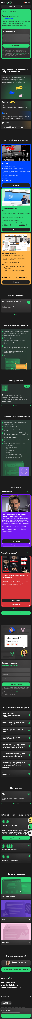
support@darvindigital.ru (11, 987)
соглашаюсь (9, 49)
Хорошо (16, 1016)
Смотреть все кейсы (16, 613)
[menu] (29, 2)
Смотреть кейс (16, 545)
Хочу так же (16, 541)
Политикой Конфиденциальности (20, 53)
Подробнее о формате (16, 838)
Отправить (16, 46)
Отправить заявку (16, 684)
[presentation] (3, 242)
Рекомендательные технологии (11, 1012)
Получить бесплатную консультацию (16, 969)
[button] (15, 249)
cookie (12, 1010)
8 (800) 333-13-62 (14, 7)
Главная (4, 11)
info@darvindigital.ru (9, 985)
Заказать (16, 185)
